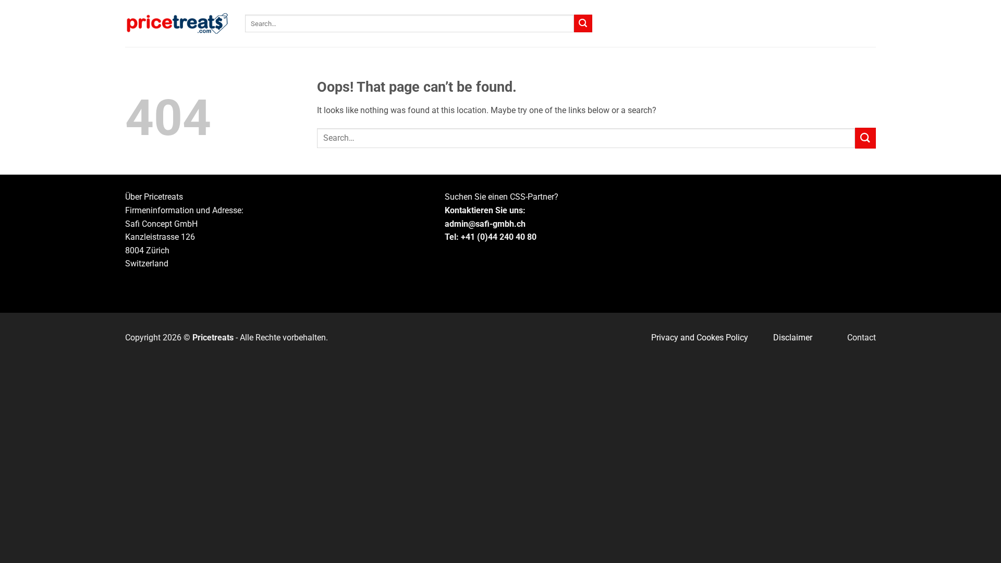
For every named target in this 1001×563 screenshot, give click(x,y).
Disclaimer (792, 337)
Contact (861, 337)
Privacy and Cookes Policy (699, 337)
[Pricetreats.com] (177, 23)
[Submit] (583, 23)
